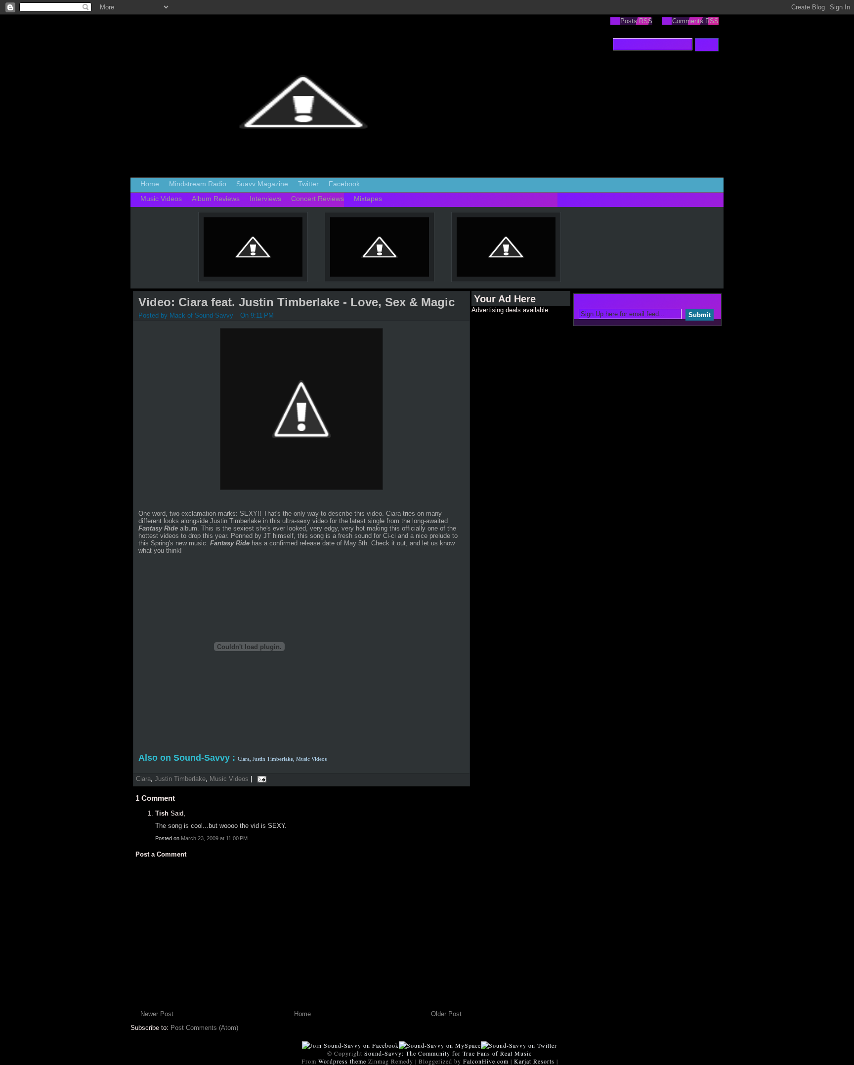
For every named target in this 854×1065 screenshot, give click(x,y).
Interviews (265, 199)
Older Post (446, 1014)
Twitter (308, 184)
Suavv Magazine (262, 184)
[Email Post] (260, 778)
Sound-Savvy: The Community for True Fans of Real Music (448, 1053)
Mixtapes (368, 199)
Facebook (344, 184)
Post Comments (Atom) (204, 1027)
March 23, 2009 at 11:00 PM (214, 838)
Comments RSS (695, 21)
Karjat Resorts (534, 1061)
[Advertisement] (511, 462)
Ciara (143, 778)
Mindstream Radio (197, 184)
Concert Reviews (317, 199)
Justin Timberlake (180, 778)
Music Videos (161, 199)
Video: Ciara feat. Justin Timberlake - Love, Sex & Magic (296, 302)
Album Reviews (216, 199)
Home (149, 184)
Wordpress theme (342, 1061)
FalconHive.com (486, 1061)
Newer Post (156, 1014)
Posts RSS (636, 21)
